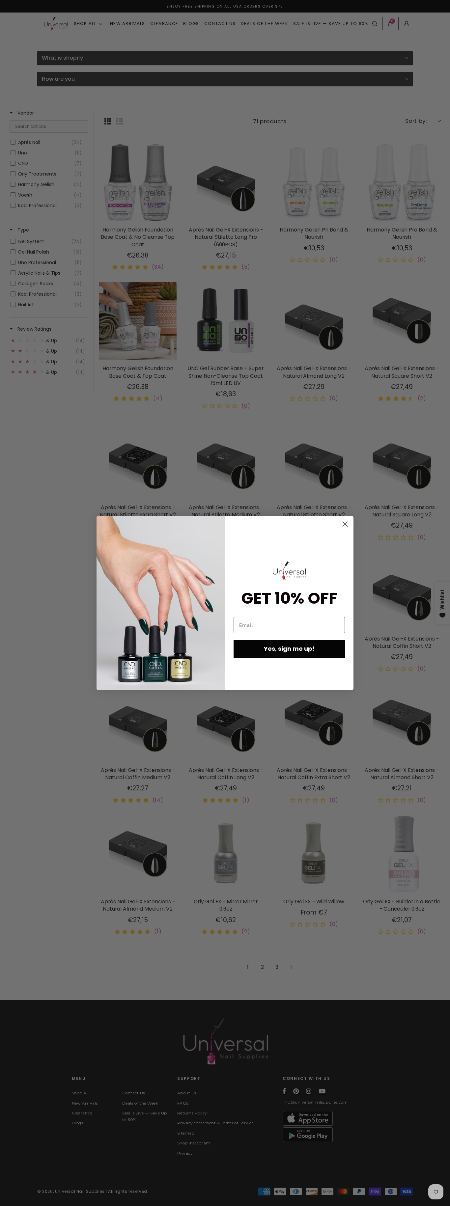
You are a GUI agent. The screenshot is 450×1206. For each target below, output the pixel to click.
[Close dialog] (345, 524)
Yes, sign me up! (289, 648)
